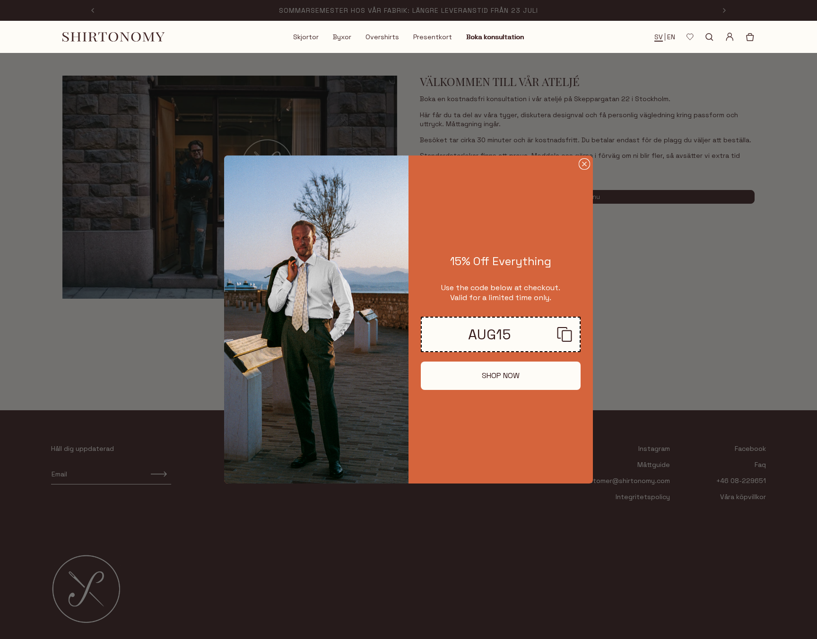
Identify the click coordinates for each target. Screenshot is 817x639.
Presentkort (432, 37)
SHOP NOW (501, 375)
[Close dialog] (584, 164)
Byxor (342, 37)
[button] (501, 334)
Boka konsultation (495, 37)
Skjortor (306, 37)
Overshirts (382, 37)
